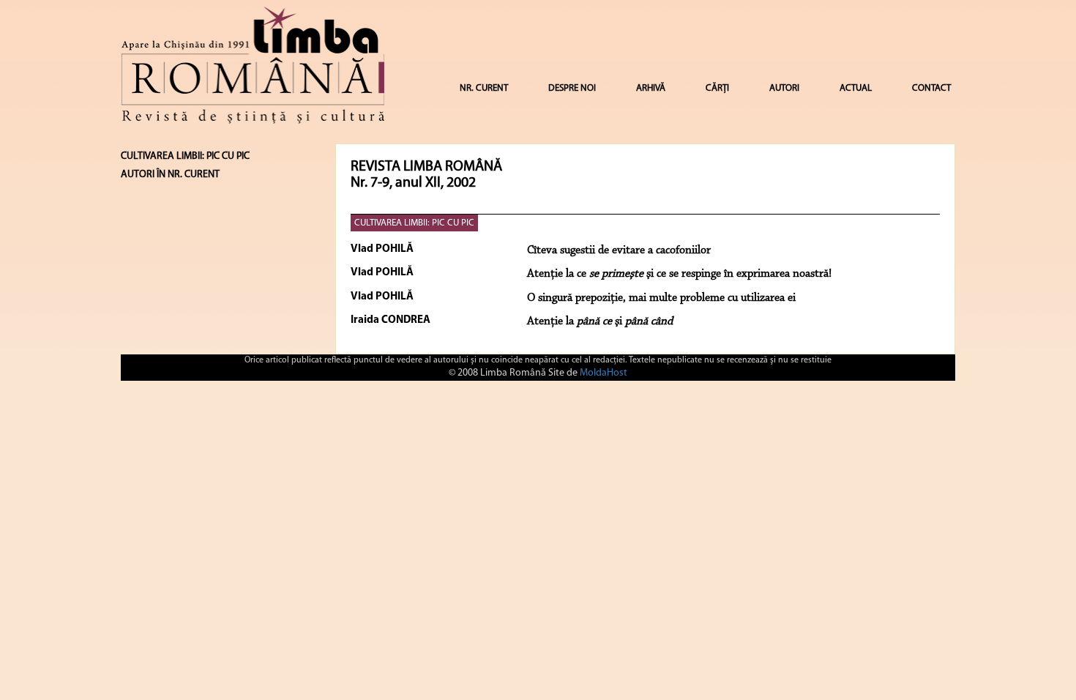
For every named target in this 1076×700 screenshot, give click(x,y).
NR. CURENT (484, 88)
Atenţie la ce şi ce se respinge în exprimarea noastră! (679, 274)
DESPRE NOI (572, 88)
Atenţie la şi (600, 321)
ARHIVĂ (650, 88)
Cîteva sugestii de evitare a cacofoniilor (619, 250)
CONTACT (931, 88)
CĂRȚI (717, 88)
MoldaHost (603, 373)
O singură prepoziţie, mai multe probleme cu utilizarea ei (661, 298)
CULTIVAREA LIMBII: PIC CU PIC (414, 223)
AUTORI (784, 88)
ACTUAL (856, 88)
